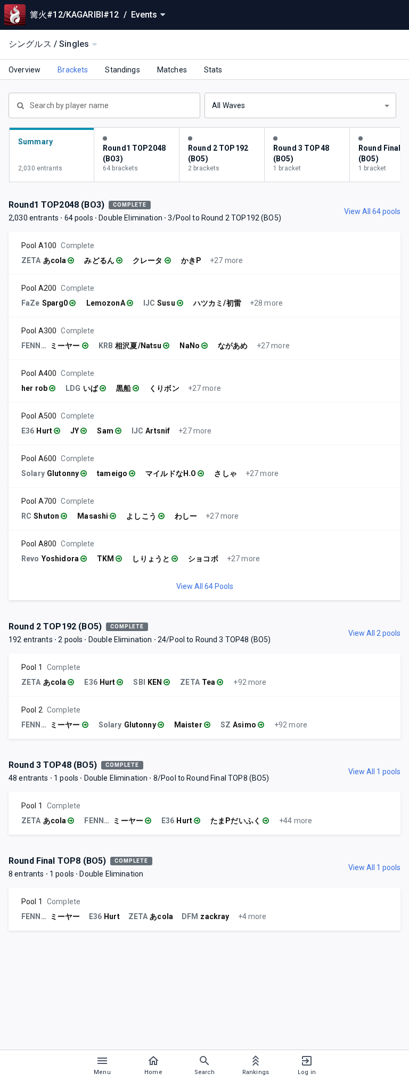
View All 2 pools (374, 633)
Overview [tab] (24, 69)
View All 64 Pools (204, 586)
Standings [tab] (122, 69)
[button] (300, 105)
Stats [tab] (213, 69)
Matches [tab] (172, 69)
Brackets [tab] (73, 69)
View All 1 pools (374, 771)
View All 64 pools (372, 211)
